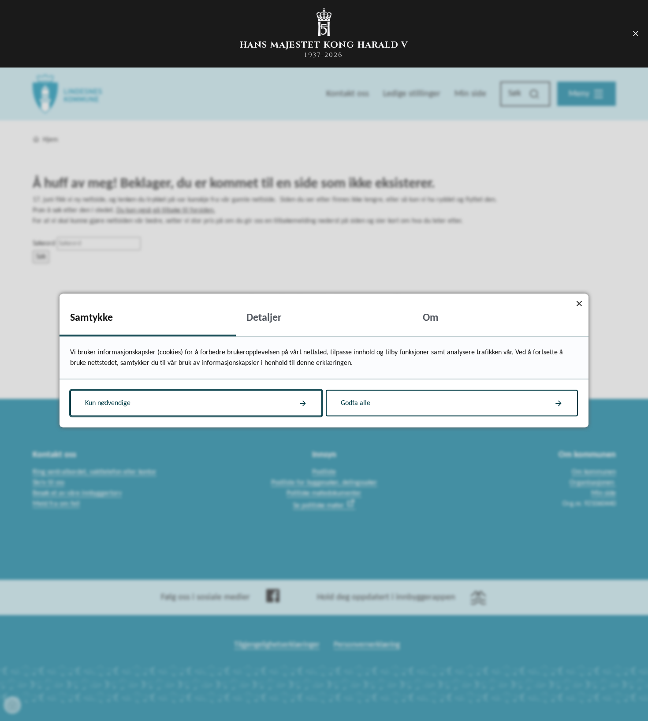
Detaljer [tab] (264, 318)
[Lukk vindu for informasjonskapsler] (579, 303)
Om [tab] (431, 318)
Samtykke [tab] (91, 318)
